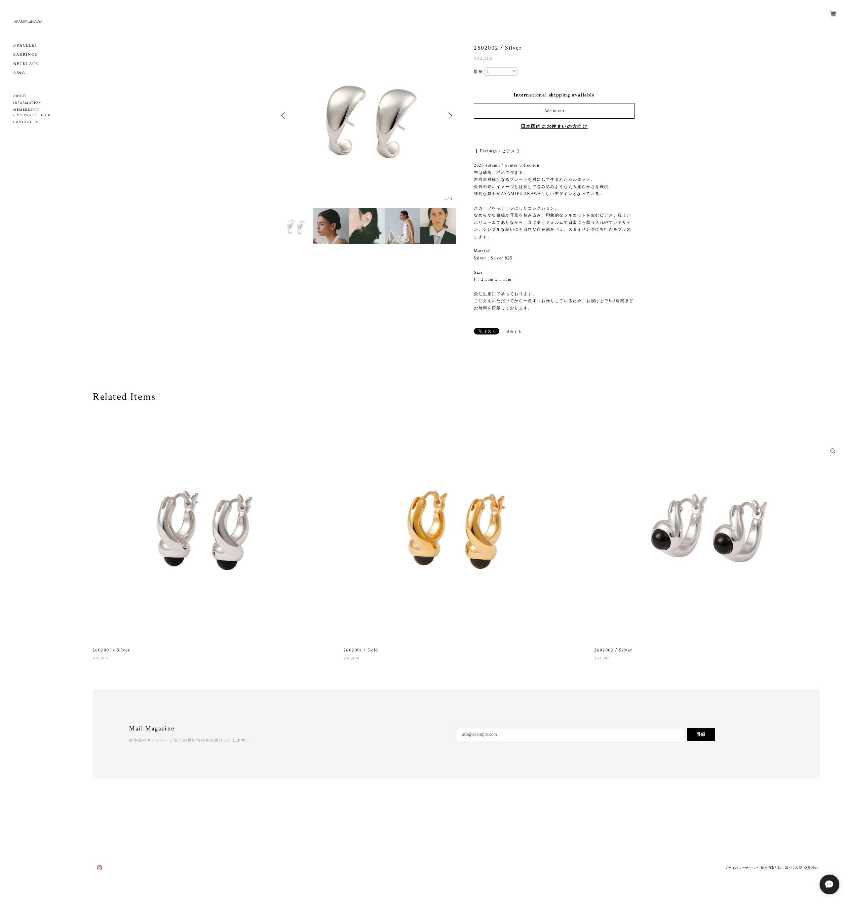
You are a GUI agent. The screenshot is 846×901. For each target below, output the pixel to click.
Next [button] (449, 115)
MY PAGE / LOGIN (34, 115)
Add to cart (554, 110)
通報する (513, 331)
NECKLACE (25, 64)
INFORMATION (27, 103)
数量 (478, 71)
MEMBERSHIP (26, 110)
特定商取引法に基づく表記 (781, 868)
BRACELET (25, 45)
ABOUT (20, 96)
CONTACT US (25, 122)
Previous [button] (284, 115)
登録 (701, 734)
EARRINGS (25, 55)
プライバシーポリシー (742, 868)
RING (19, 73)
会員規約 (811, 868)
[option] (367, 115)
